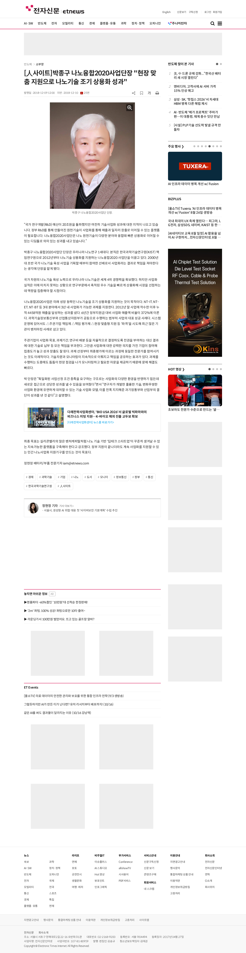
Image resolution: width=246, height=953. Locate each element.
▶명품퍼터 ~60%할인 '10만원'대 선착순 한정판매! (56, 602)
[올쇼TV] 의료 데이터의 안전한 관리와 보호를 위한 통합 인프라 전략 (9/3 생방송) (74, 696)
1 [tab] (217, 64)
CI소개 (208, 880)
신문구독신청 (151, 862)
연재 (51, 906)
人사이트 (65, 486)
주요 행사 (176, 147)
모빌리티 (67, 23)
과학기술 (47, 477)
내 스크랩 (149, 889)
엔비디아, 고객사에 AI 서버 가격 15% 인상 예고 (195, 89)
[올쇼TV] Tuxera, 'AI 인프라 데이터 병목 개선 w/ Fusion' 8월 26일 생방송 (195, 211)
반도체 (42, 23)
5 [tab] (210, 146)
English (166, 12)
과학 (123, 23)
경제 (92, 23)
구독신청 (193, 12)
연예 (74, 862)
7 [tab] (217, 146)
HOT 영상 (176, 369)
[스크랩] (141, 93)
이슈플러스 (101, 862)
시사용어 (124, 874)
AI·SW (28, 23)
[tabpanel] (195, 101)
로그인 (207, 12)
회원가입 (217, 12)
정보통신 (121, 477)
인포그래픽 (101, 887)
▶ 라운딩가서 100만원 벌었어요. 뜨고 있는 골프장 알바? (59, 619)
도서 (89, 477)
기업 (62, 477)
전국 (51, 887)
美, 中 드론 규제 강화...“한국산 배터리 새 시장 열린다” (197, 76)
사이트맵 (144, 920)
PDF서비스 (125, 880)
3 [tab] (202, 146)
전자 (54, 23)
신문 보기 (149, 868)
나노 (76, 477)
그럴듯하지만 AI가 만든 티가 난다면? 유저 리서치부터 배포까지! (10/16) (68, 704)
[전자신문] (55, 9)
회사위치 (210, 887)
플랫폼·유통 (108, 23)
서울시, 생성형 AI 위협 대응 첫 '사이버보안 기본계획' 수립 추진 (80, 510)
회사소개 (43, 932)
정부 (137, 477)
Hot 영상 (99, 874)
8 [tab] (221, 146)
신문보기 (181, 12)
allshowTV (125, 868)
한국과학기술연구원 (40, 486)
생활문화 (77, 880)
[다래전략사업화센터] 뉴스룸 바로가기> (90, 422)
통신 (81, 23)
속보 (26, 862)
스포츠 (53, 893)
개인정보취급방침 (180, 887)
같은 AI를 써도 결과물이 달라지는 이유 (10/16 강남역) (57, 713)
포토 (74, 868)
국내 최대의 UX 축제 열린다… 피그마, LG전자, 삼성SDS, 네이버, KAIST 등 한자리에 (194, 225)
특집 (51, 899)
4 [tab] (206, 146)
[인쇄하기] (157, 93)
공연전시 (77, 874)
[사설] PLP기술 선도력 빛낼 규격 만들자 (197, 127)
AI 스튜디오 (101, 868)
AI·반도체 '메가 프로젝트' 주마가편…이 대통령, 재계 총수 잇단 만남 (197, 114)
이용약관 (175, 880)
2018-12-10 (77, 93)
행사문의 (175, 868)
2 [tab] (221, 64)
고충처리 (175, 893)
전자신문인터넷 (213, 868)
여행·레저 (77, 887)
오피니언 (155, 23)
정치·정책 (137, 23)
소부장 (40, 64)
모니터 (104, 477)
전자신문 (210, 862)
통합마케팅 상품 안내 (181, 874)
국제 (51, 880)
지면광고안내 (177, 862)
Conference (125, 862)
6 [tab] (213, 146)
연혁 (207, 874)
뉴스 (26, 855)
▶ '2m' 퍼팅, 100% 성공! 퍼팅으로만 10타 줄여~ (54, 611)
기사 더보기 (65, 506)
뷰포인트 (99, 880)
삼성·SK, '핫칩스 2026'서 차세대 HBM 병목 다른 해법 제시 (196, 102)
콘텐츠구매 (150, 874)
